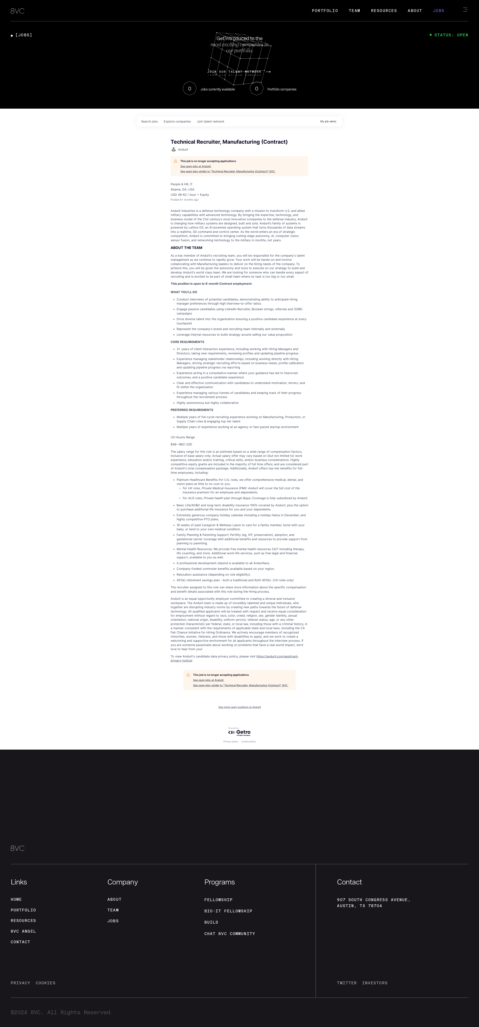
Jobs (439, 10)
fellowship (218, 899)
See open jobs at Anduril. (195, 166)
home (16, 899)
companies (177, 121)
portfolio (23, 910)
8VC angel (23, 931)
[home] (17, 11)
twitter (347, 983)
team (113, 910)
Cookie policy (248, 741)
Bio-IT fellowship (228, 911)
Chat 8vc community (229, 933)
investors (375, 983)
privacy (20, 983)
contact (20, 942)
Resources (384, 10)
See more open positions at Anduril (239, 707)
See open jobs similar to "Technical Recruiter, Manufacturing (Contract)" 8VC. (227, 171)
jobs (149, 121)
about (114, 899)
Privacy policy (230, 741)
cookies (46, 983)
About (415, 10)
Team (354, 10)
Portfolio (325, 10)
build (211, 922)
